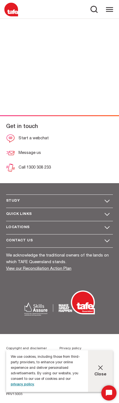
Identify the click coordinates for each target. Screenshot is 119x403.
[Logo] (11, 16)
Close (100, 374)
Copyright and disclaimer (26, 348)
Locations (18, 227)
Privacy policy (70, 348)
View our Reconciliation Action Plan (38, 269)
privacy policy (22, 384)
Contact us (19, 240)
